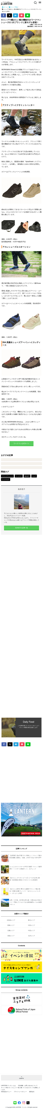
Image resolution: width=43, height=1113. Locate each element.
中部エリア (31, 925)
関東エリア (11, 925)
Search (35, 1)
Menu (40, 1)
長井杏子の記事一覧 (21, 528)
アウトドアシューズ (7, 476)
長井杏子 (27, 476)
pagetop (21, 1078)
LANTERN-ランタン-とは (8, 1085)
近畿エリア (11, 930)
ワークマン (19, 476)
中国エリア (31, 930)
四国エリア (11, 936)
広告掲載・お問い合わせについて (28, 1085)
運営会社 (31, 1091)
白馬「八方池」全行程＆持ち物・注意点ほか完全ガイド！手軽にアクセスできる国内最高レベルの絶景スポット (26, 902)
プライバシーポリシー (20, 1091)
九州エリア (31, 936)
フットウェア (5, 479)
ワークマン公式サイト (22, 443)
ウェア (34, 476)
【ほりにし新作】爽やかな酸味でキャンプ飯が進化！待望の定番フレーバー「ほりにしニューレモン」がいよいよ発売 (25, 891)
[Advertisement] (21, 626)
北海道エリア (11, 920)
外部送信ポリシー (6, 1091)
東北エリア (31, 920)
